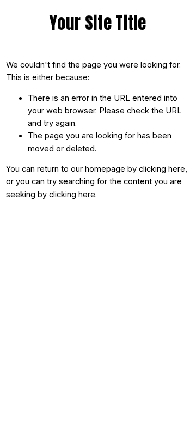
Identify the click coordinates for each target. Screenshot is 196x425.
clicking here (162, 169)
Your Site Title (98, 22)
